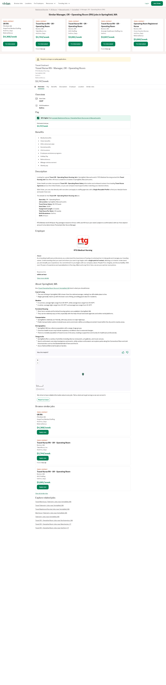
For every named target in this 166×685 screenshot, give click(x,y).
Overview (41, 87)
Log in (147, 3)
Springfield (75, 10)
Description (63, 87)
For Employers (39, 3)
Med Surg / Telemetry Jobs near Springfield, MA (51, 513)
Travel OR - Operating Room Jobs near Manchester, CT (53, 524)
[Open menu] (35, 87)
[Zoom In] (37, 360)
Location (81, 87)
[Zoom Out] (37, 363)
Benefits (54, 87)
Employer (72, 87)
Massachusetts (64, 10)
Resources (49, 3)
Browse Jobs (18, 3)
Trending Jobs (63, 3)
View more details (43, 278)
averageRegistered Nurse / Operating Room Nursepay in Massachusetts (76, 118)
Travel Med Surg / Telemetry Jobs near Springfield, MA (53, 502)
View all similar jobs (41, 493)
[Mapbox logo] (40, 389)
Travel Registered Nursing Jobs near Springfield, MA (52, 509)
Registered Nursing (41, 10)
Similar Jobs (90, 87)
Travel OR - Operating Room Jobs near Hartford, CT (52, 528)
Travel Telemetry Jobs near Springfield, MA (49, 505)
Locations (28, 3)
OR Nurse (53, 10)
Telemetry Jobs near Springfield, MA (47, 517)
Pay (48, 87)
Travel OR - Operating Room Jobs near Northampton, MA (54, 520)
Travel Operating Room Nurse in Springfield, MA (54, 288)
